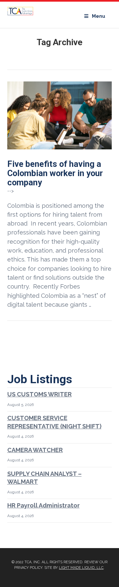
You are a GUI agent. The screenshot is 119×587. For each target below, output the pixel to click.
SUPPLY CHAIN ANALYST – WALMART (44, 477)
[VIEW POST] (59, 115)
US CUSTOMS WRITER (39, 394)
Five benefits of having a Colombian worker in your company (55, 173)
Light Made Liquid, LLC (81, 568)
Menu (98, 16)
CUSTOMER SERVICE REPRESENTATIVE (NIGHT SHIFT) (54, 422)
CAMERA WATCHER (35, 450)
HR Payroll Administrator (43, 505)
